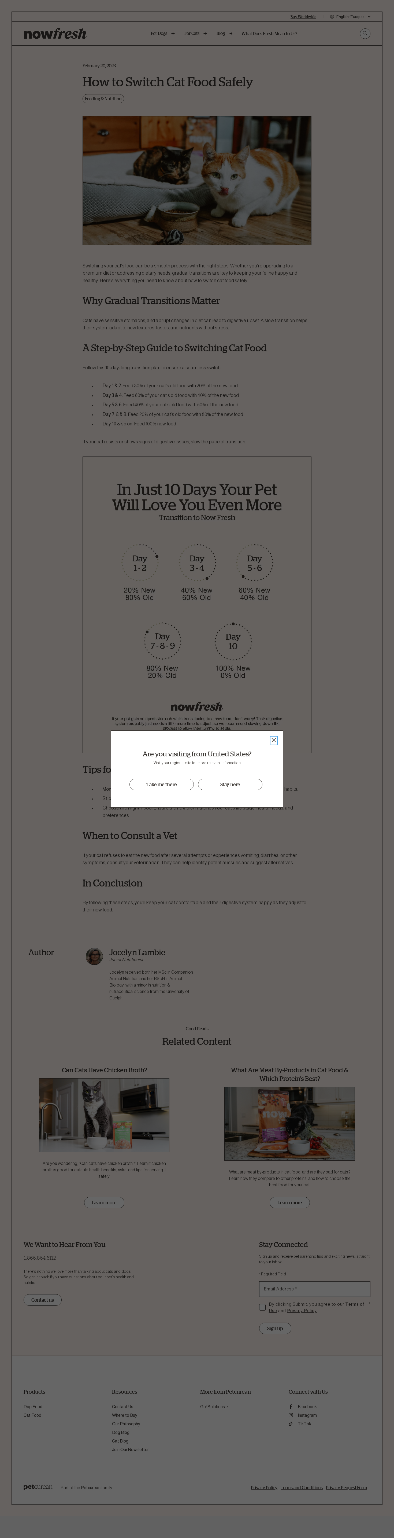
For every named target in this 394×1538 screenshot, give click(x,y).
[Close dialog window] (274, 740)
